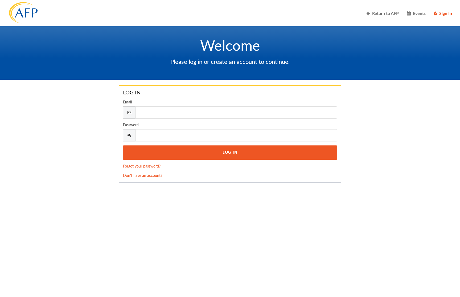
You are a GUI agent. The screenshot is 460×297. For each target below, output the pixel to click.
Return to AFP (384, 13)
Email (127, 102)
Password (131, 125)
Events (418, 13)
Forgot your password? (142, 166)
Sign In (444, 13)
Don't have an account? (142, 176)
